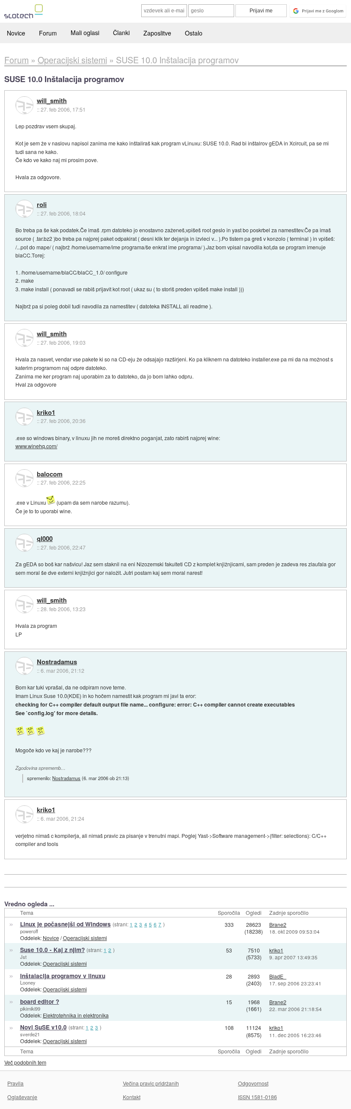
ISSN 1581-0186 (257, 1096)
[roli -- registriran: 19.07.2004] (24, 209)
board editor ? (39, 1001)
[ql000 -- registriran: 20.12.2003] (24, 543)
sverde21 (30, 1034)
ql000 (45, 539)
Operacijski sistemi (85, 937)
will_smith (52, 101)
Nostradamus (57, 662)
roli (42, 205)
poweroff (29, 931)
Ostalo (193, 33)
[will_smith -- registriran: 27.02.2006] (24, 105)
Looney (28, 982)
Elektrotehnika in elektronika (76, 1015)
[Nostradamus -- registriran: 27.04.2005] (24, 666)
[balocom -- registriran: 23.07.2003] (24, 478)
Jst (23, 956)
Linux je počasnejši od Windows (65, 924)
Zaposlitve (157, 33)
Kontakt (131, 1096)
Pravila (15, 1083)
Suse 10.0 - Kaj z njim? (52, 950)
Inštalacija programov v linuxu (62, 976)
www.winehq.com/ (36, 446)
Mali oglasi (85, 32)
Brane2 (277, 924)
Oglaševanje (22, 1096)
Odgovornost (253, 1083)
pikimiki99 (30, 1008)
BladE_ (277, 976)
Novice (16, 33)
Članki (121, 32)
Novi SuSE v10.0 (43, 1027)
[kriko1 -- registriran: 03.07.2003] (24, 417)
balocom (49, 474)
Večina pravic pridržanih (151, 1083)
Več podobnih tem (25, 1062)
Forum (48, 33)
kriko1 (46, 412)
